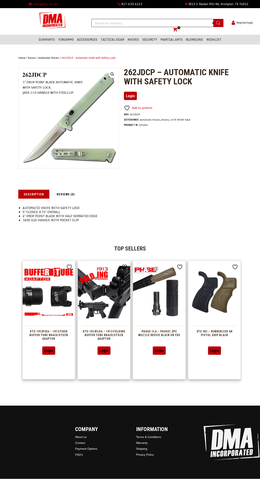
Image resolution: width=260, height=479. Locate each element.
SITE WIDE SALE (181, 120)
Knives (32, 58)
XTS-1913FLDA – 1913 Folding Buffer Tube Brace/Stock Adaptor (104, 335)
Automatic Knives (48, 58)
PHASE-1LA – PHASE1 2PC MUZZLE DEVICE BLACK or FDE (159, 333)
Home (21, 58)
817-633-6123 (131, 4)
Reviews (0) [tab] (66, 194)
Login (130, 96)
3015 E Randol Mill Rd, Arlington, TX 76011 (217, 4)
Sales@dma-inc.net (45, 4)
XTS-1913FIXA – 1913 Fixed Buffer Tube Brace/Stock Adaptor (48, 335)
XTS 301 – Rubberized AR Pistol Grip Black (215, 333)
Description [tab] (34, 194)
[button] (112, 74)
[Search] (218, 23)
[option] (48, 319)
